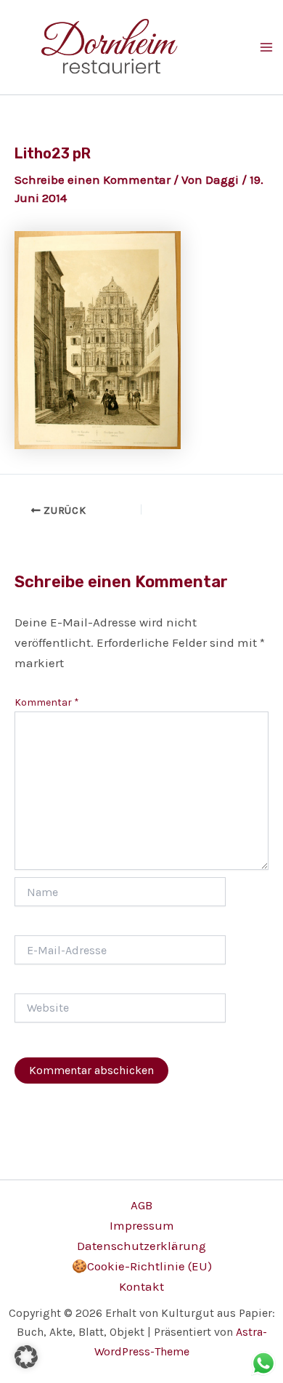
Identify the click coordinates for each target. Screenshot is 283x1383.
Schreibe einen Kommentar (93, 179)
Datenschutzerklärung (141, 1245)
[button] (26, 1357)
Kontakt (141, 1286)
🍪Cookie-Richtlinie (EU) (142, 1266)
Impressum (142, 1225)
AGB (141, 1205)
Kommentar (47, 702)
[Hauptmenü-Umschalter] (266, 47)
